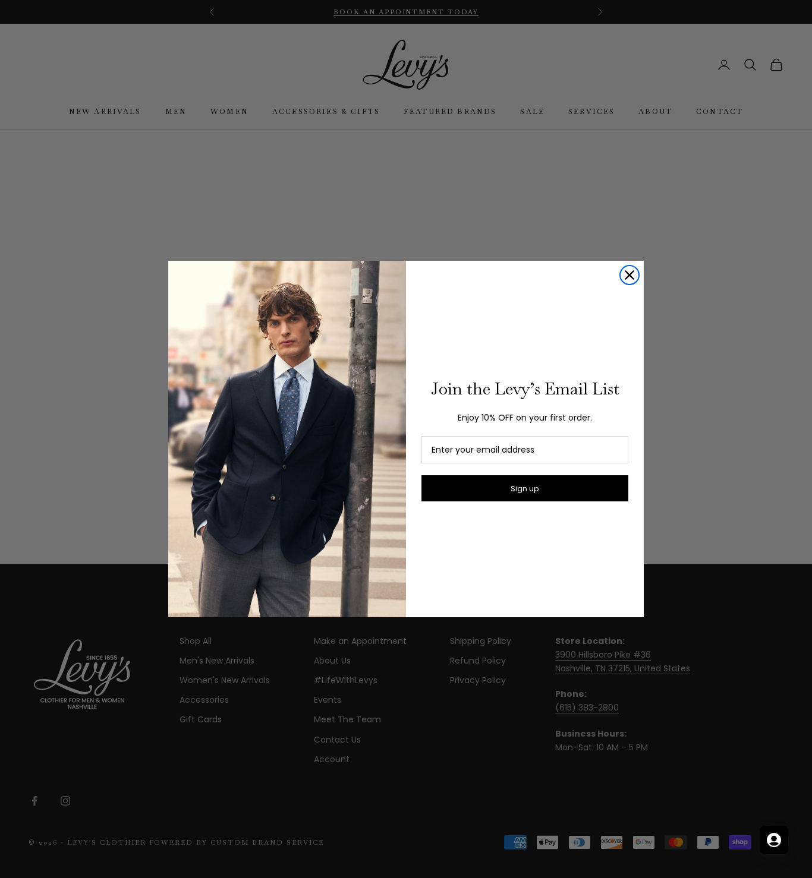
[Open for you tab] (774, 840)
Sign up (525, 488)
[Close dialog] (629, 275)
